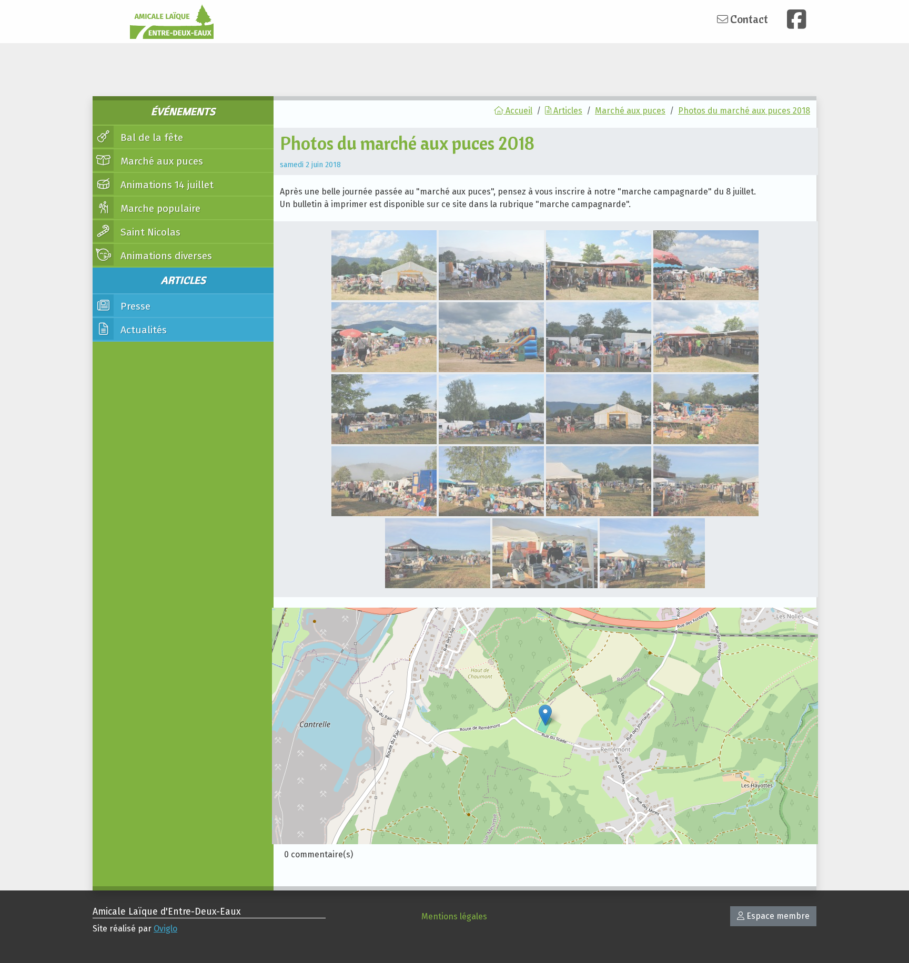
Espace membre (777, 916)
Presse (134, 306)
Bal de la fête (150, 137)
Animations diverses (165, 256)
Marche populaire (159, 208)
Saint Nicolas (149, 232)
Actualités (142, 330)
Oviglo (165, 929)
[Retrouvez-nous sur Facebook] (796, 19)
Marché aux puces (160, 161)
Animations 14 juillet (166, 185)
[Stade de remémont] (545, 715)
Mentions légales (454, 916)
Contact (748, 19)
